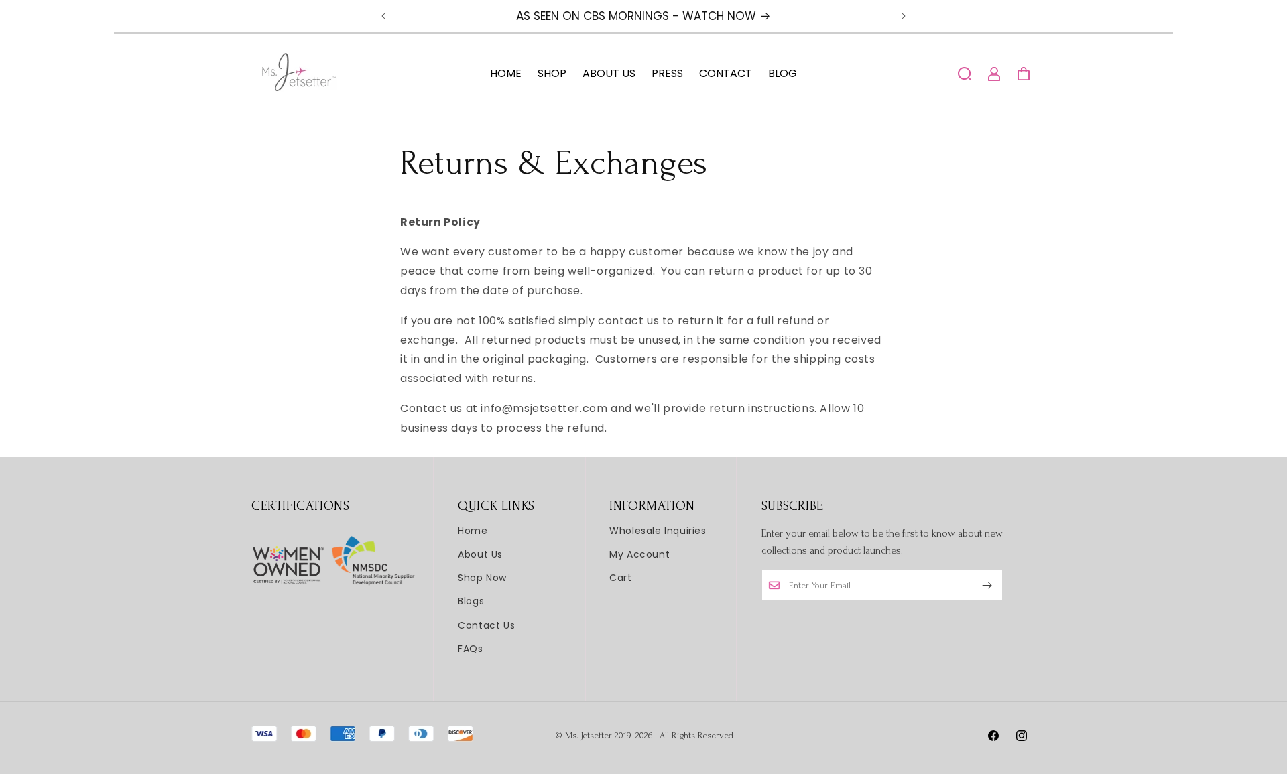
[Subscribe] (987, 585)
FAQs (470, 648)
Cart (620, 577)
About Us (480, 554)
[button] (964, 73)
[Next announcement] (903, 16)
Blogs (471, 601)
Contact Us (486, 625)
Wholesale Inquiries (657, 530)
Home (472, 530)
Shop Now (482, 577)
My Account (639, 554)
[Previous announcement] (383, 16)
